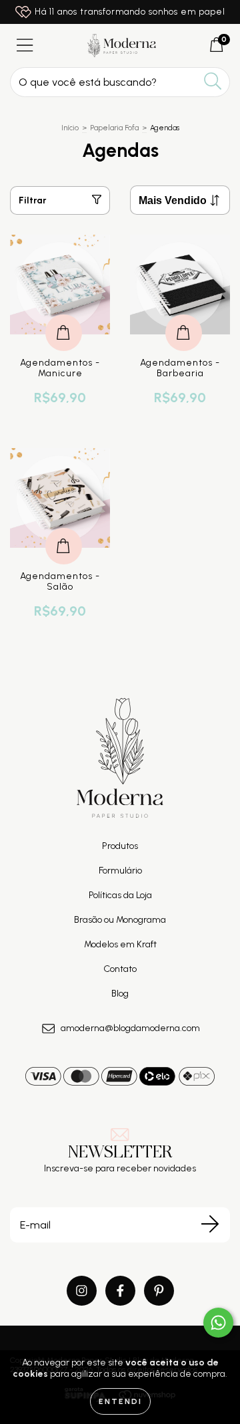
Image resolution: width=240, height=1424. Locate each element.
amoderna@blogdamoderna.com (130, 1028)
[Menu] (25, 45)
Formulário (120, 870)
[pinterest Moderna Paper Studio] (159, 1291)
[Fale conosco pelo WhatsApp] (218, 1323)
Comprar (64, 318)
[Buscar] (213, 81)
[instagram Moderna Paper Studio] (82, 1291)
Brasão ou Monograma (120, 919)
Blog (120, 993)
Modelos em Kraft (120, 944)
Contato (120, 969)
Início (70, 128)
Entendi (120, 1401)
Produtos (120, 846)
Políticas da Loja (120, 895)
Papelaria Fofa (114, 128)
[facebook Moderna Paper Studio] (120, 1291)
